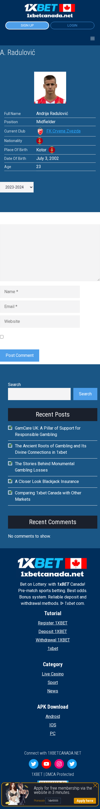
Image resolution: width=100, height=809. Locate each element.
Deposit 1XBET (52, 631)
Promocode (39, 800)
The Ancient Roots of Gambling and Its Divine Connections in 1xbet (50, 449)
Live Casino (53, 674)
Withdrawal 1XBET (53, 640)
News (52, 691)
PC (52, 733)
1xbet (52, 648)
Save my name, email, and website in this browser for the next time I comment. (52, 336)
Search (14, 384)
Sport (53, 682)
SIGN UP (27, 25)
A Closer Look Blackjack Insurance (47, 481)
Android (53, 716)
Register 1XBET (52, 623)
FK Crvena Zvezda (63, 131)
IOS (52, 724)
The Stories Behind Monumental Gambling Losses (44, 467)
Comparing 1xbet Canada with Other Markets (48, 496)
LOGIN (72, 25)
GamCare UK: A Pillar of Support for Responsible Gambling (48, 431)
